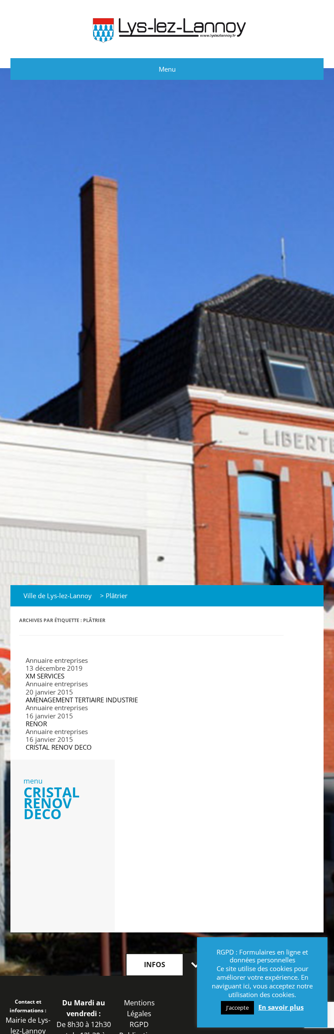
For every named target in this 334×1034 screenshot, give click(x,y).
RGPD (139, 1024)
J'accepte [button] (237, 1007)
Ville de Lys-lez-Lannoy (57, 595)
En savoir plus (281, 1007)
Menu (167, 69)
